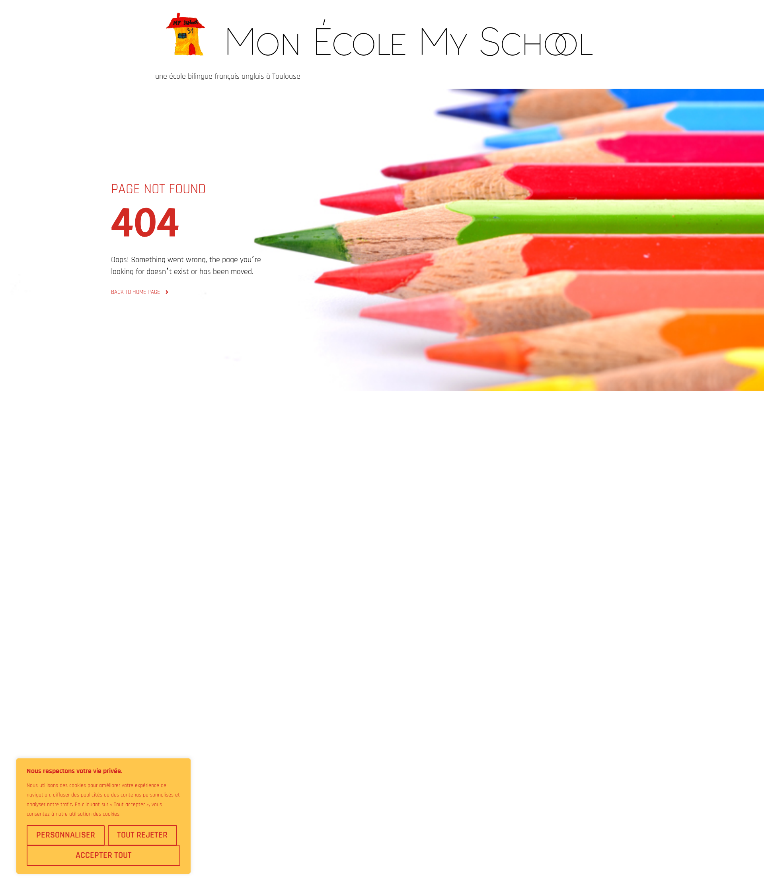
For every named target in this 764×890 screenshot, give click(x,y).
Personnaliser (65, 835)
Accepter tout (104, 855)
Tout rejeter (142, 835)
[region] (103, 816)
